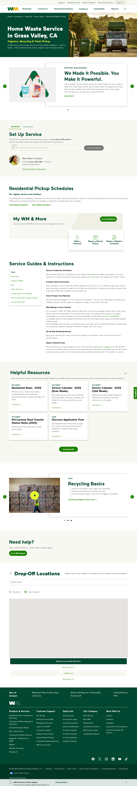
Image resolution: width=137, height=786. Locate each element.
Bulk (12, 285)
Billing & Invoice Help (45, 719)
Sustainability (99, 9)
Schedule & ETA (73, 2)
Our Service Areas (70, 719)
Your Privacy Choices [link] (21, 773)
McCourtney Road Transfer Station (24, 298)
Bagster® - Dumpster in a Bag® (19, 739)
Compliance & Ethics (91, 726)
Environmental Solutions (63, 9)
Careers (109, 716)
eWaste (12, 744)
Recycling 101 (68, 716)
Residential (26, 9)
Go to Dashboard (108, 219)
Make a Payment (89, 2)
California (28, 16)
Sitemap (48, 769)
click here (90, 277)
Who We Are (88, 716)
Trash (13, 272)
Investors (109, 719)
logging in (108, 347)
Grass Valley (39, 16)
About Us (114, 9)
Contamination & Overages (21, 293)
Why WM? (87, 719)
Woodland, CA (68, 679)
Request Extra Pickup (44, 734)
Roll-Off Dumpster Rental (19, 728)
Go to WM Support (18, 553)
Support (61, 2)
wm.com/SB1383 (112, 316)
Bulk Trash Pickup (16, 731)
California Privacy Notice (17, 778)
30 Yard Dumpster (70, 737)
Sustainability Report (91, 734)
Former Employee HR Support (114, 731)
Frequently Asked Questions (47, 741)
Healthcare (83, 9)
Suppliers (110, 723)
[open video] (34, 495)
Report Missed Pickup (45, 737)
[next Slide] (129, 86)
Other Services (17, 289)
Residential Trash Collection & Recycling (21, 716)
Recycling (15, 276)
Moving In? (13, 752)
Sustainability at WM (120, 694)
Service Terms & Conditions (89, 769)
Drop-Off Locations (105, 2)
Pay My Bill (40, 716)
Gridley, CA (68, 673)
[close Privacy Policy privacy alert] (126, 782)
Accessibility (123, 769)
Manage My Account (44, 723)
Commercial (42, 9)
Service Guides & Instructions (34, 169)
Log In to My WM (43, 726)
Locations (18, 16)
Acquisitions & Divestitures (116, 726)
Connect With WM (18, 302)
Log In (119, 2)
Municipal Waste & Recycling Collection (45, 694)
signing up (97, 347)
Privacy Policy (59, 769)
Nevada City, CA (68, 667)
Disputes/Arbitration (109, 769)
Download (16, 404)
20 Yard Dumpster (70, 734)
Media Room (88, 723)
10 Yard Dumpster (70, 730)
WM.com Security (43, 745)
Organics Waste (17, 281)
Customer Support (43, 730)
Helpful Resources (30, 372)
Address (14, 145)
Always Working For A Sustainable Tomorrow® (85, 694)
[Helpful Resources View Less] (125, 371)
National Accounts (16, 748)
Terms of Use (71, 769)
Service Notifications (71, 726)
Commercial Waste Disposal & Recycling (21, 722)
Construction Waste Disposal (20, 735)
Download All (68, 449)
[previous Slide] (7, 86)
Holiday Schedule (70, 741)
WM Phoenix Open (90, 730)
